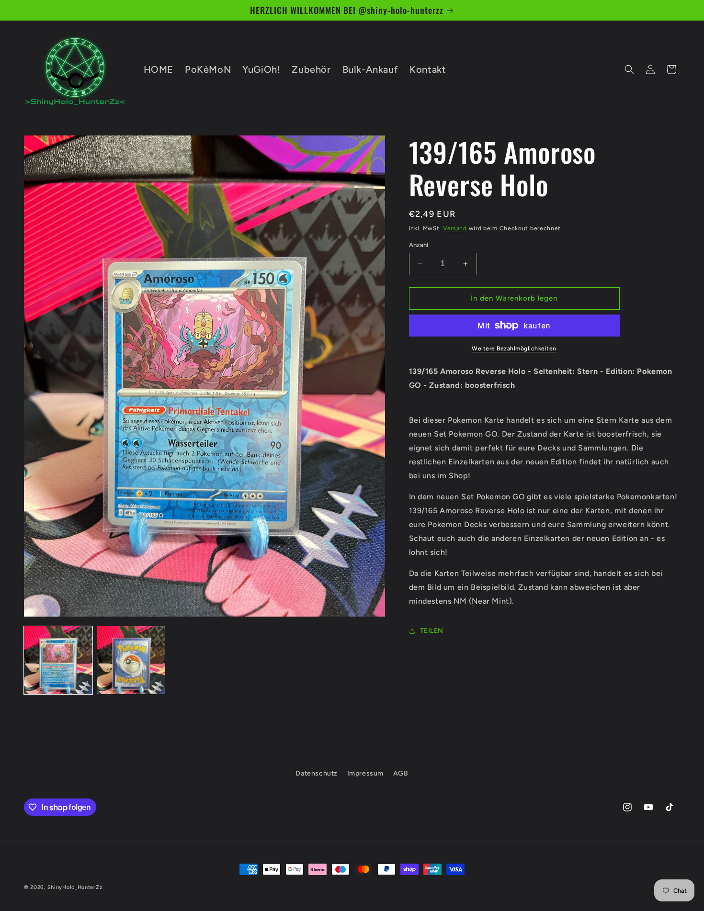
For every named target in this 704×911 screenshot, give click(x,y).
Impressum (365, 773)
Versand (455, 228)
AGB (401, 773)
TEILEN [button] (432, 631)
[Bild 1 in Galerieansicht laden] (58, 660)
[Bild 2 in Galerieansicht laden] (131, 660)
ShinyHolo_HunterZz (74, 887)
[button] (629, 69)
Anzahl (419, 244)
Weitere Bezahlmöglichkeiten (514, 348)
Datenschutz (316, 773)
